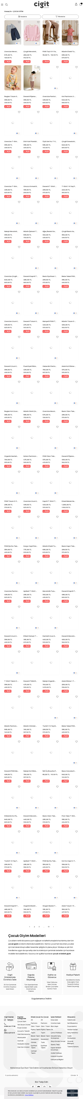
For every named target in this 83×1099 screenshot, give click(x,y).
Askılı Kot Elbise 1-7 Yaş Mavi (69, 366)
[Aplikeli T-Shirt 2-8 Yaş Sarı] (32, 842)
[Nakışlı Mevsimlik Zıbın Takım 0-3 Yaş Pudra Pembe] (12, 212)
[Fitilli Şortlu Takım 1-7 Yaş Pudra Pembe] (12, 527)
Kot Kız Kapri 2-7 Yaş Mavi (69, 861)
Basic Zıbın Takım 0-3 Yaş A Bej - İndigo (69, 411)
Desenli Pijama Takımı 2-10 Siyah (69, 456)
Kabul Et (72, 1091)
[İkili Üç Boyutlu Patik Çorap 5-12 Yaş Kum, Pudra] (51, 752)
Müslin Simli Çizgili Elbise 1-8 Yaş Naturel (30, 411)
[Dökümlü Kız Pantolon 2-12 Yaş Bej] (12, 797)
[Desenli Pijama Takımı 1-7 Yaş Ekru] (32, 77)
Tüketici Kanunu (73, 1047)
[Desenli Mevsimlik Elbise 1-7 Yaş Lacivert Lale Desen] (32, 797)
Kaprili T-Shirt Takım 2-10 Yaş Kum (50, 501)
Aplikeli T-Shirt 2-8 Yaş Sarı (30, 861)
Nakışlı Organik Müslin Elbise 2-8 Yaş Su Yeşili (50, 681)
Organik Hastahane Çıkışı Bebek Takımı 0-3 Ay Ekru (11, 456)
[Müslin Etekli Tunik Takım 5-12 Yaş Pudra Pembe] (70, 32)
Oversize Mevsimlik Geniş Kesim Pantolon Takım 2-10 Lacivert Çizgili (11, 51)
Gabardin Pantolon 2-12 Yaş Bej (50, 366)
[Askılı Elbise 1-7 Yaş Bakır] (70, 662)
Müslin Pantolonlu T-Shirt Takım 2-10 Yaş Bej (11, 726)
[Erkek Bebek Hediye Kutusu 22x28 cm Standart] (70, 482)
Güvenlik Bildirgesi (70, 1042)
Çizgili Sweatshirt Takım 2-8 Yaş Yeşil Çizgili (69, 141)
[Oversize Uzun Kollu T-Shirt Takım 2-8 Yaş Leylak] (12, 302)
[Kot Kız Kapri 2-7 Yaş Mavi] (70, 842)
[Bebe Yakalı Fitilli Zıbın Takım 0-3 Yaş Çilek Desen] (70, 257)
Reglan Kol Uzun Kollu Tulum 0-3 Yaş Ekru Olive (11, 411)
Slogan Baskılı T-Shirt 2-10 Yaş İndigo (50, 906)
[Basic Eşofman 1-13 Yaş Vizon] (51, 257)
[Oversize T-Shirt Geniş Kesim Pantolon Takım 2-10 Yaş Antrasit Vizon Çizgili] (12, 122)
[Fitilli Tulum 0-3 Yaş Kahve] (12, 482)
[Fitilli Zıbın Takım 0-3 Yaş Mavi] (51, 437)
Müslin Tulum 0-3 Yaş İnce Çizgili (69, 321)
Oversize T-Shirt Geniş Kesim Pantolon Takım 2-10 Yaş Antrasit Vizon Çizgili (11, 141)
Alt (32, 1020)
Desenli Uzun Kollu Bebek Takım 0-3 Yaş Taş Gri (11, 366)
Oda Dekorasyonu (23, 1034)
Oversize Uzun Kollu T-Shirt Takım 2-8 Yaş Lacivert (30, 501)
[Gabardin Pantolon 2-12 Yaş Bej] (51, 347)
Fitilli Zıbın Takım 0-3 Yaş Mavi (50, 456)
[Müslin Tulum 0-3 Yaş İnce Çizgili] (70, 302)
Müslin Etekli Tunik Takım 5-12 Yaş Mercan (50, 546)
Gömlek (33, 1042)
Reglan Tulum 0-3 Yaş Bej (11, 96)
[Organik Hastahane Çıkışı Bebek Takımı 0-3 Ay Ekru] (12, 437)
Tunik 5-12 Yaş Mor (50, 726)
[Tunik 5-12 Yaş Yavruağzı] (12, 842)
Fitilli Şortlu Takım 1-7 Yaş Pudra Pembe (11, 546)
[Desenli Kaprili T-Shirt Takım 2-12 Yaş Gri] (32, 257)
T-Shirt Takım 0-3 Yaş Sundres (11, 681)
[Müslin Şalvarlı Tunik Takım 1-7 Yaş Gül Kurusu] (32, 212)
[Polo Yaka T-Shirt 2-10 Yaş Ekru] (70, 797)
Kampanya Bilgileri (57, 1059)
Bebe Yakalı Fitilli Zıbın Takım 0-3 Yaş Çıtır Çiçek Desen (69, 726)
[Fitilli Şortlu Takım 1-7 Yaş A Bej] (51, 842)
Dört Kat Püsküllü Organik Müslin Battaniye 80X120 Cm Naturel (30, 141)
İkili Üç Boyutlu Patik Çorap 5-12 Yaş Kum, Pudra (50, 771)
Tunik (43, 1042)
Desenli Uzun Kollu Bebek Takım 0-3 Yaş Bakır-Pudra (11, 636)
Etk (52, 1029)
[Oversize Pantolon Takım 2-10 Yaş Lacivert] (51, 77)
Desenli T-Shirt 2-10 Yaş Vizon (50, 186)
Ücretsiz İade (55, 1023)
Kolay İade (54, 1020)
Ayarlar (72, 1095)
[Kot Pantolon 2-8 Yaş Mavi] (70, 77)
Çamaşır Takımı (34, 1052)
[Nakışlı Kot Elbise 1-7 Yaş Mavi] (32, 752)
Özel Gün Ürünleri (23, 1047)
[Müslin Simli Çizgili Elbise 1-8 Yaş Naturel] (32, 392)
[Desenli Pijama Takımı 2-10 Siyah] (70, 437)
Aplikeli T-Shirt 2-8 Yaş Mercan (30, 591)
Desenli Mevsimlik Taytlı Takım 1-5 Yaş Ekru (69, 636)
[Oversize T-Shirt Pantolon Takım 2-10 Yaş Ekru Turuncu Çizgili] (12, 167)
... (43, 927)
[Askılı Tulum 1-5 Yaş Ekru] (70, 887)
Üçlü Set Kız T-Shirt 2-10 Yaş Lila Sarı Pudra (50, 141)
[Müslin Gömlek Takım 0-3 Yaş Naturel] (32, 707)
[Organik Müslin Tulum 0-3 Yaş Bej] (32, 887)
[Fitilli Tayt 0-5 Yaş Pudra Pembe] (51, 32)
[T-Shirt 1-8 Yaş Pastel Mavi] (70, 167)
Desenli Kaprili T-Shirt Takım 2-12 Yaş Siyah (69, 591)
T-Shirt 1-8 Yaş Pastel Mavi (69, 186)
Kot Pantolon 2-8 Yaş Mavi (69, 96)
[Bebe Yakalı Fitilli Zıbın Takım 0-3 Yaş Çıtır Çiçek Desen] (70, 707)
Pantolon (34, 1023)
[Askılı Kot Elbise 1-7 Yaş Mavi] (70, 347)
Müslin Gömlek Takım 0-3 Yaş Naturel (30, 726)
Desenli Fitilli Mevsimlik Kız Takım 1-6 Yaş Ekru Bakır (11, 771)
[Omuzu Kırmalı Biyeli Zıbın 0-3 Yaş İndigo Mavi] (32, 167)
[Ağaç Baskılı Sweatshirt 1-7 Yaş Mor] (51, 212)
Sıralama (23, 16)
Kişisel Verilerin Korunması (56, 1049)
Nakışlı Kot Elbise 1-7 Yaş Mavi (30, 771)
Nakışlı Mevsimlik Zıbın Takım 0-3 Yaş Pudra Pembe (11, 231)
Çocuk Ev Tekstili (23, 1031)
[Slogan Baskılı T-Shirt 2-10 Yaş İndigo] (51, 887)
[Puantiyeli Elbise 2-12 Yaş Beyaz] (32, 347)
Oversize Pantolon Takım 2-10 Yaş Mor (11, 591)
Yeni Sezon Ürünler (24, 1025)
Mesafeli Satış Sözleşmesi (56, 1037)
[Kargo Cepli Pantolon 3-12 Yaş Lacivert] (32, 527)
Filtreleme (61, 16)
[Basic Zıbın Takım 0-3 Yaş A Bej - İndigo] (70, 392)
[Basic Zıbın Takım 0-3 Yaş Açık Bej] (51, 797)
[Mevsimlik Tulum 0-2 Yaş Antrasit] (51, 572)
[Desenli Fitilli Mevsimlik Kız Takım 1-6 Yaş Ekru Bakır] (12, 752)
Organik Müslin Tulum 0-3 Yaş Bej (30, 906)
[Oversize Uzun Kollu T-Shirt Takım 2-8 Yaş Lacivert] (32, 482)
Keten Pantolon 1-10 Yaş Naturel (30, 456)
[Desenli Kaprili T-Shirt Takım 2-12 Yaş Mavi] (12, 887)
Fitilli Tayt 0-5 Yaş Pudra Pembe (50, 51)
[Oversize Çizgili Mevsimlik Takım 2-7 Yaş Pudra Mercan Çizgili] (12, 257)
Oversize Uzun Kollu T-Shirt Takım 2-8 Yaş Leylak (11, 321)
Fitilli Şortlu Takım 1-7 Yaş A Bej (50, 861)
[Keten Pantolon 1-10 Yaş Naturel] (32, 437)
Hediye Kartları (72, 1029)
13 (48, 927)
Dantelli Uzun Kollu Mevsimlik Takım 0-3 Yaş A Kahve (50, 636)
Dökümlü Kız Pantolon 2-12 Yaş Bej (11, 816)
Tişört (33, 1033)
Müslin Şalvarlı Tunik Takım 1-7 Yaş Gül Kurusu (30, 231)
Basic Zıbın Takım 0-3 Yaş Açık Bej (50, 816)
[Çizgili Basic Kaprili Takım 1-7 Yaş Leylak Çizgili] (70, 212)
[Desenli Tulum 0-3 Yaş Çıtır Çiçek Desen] (32, 302)
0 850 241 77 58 (9, 1026)
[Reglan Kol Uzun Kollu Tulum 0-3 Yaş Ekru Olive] (12, 392)
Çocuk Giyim (21, 1021)
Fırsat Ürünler (22, 1028)
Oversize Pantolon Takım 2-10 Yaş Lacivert (50, 96)
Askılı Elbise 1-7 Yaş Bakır (69, 681)
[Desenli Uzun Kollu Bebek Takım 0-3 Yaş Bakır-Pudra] (12, 617)
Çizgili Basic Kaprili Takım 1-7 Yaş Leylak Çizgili (69, 231)
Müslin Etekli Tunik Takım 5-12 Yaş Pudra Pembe (69, 51)
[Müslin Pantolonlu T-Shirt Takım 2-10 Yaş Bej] (12, 707)
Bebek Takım (35, 1036)
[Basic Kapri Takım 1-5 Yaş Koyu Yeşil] (70, 527)
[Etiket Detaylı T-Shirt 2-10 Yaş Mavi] (32, 617)
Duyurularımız (72, 1026)
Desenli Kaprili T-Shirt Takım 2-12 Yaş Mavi (11, 906)
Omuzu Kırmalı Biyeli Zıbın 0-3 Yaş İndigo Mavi (30, 186)
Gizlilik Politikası (56, 1053)
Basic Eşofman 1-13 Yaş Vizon (50, 276)
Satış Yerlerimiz (72, 1033)
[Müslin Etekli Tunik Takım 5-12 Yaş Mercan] (51, 527)
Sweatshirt (35, 1039)
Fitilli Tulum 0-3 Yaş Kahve (11, 501)
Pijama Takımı (35, 1029)
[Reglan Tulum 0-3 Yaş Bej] (12, 77)
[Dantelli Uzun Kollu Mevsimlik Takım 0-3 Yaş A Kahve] (51, 617)
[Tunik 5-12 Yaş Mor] (51, 707)
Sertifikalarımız (72, 1023)
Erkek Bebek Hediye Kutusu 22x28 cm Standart (69, 501)
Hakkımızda (71, 1020)
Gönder (73, 1075)
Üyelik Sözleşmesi (71, 1037)
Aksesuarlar (21, 1037)
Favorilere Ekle (19, 22)
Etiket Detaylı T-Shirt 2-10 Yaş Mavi (30, 636)
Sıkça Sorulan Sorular (58, 1041)
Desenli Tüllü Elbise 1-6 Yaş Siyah (30, 681)
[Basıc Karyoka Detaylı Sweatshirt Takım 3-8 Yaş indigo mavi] (70, 752)
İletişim (10, 1020)
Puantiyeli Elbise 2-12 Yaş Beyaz (30, 366)
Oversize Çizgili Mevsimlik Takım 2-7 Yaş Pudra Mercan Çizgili (11, 276)
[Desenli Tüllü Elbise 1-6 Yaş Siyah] (32, 662)
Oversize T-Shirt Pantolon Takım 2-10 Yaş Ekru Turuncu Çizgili (11, 186)
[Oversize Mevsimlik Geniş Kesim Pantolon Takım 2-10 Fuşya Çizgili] (51, 392)
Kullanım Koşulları (57, 1056)
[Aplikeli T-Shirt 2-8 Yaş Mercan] (32, 572)
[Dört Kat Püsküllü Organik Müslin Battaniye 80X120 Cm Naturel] (32, 122)
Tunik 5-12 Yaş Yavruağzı (11, 861)
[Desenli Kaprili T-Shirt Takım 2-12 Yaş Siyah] (70, 572)
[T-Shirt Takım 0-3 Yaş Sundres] (12, 662)
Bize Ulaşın (54, 1026)
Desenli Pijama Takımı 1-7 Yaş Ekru (30, 96)
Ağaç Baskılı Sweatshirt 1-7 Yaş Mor (50, 231)
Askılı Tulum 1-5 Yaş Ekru (69, 906)
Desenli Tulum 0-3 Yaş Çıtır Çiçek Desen (30, 321)
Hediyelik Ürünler (23, 1044)
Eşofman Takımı (34, 1047)
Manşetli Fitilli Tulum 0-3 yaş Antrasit (50, 321)
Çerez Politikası (29, 1095)
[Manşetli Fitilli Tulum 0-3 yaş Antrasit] (51, 302)
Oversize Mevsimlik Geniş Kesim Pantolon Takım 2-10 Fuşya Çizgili (50, 411)
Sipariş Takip (55, 1044)
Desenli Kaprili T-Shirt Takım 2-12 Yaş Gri (30, 276)
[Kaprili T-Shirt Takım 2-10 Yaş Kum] (51, 482)
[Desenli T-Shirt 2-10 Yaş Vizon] (51, 167)
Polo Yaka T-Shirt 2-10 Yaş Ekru (69, 816)
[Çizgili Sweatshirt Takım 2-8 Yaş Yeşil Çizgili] (70, 122)
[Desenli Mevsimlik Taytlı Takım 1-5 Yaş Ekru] (70, 617)
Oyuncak (20, 1041)
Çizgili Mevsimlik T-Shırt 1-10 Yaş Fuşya (30, 51)
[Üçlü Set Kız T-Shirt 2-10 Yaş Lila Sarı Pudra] (51, 122)
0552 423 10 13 (9, 1033)
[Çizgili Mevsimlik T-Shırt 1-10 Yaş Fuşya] (32, 32)
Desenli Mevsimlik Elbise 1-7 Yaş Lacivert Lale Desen (30, 816)
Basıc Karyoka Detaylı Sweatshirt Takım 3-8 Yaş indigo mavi (69, 771)
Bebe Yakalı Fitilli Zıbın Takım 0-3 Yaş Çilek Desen (69, 276)
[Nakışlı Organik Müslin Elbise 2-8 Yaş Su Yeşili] (51, 662)
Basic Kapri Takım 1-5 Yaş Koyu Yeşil (69, 546)
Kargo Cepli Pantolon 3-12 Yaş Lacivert (30, 546)
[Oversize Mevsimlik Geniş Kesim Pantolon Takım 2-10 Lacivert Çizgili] (12, 32)
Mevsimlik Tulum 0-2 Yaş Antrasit (50, 591)
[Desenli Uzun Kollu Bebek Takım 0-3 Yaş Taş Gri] (12, 347)
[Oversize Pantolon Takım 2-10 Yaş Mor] (12, 572)
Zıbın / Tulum (35, 1026)
